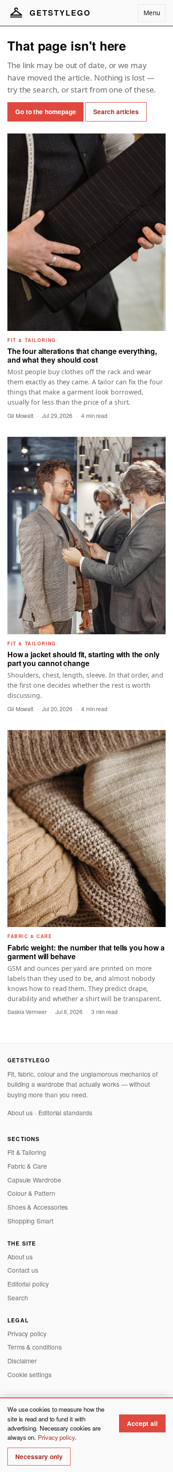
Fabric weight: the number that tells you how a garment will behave (86, 952)
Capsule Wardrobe (34, 1179)
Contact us (22, 1270)
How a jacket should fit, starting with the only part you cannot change (83, 658)
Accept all (142, 1423)
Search (17, 1297)
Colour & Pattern (31, 1193)
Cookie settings (29, 1374)
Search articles (116, 111)
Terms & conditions (34, 1346)
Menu (151, 12)
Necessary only (39, 1456)
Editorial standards (65, 1112)
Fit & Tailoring (26, 1152)
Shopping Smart (30, 1220)
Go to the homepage (45, 111)
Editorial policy (28, 1283)
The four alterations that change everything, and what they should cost (82, 355)
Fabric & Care (27, 1166)
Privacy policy (27, 1333)
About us (20, 1112)
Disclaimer (22, 1360)
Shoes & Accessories (37, 1206)
